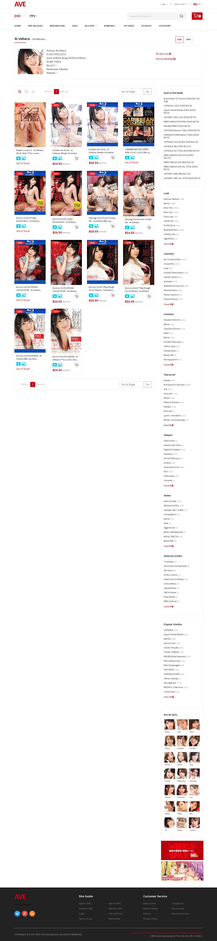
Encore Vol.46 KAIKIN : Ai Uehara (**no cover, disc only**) (65, 358)
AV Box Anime (172, 574)
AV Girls (129, 25)
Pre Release (35, 25)
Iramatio (170, 281)
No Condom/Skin (175, 259)
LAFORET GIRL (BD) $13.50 (177, 173)
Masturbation (173, 290)
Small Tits (171, 221)
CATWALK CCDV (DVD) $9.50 (178, 105)
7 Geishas (170, 561)
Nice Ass (171, 212)
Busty (169, 203)
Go (147, 91)
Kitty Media (171, 596)
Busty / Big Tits (173, 536)
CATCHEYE (171, 669)
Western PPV (115, 908)
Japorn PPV (114, 903)
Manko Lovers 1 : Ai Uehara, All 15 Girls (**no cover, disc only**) (30, 152)
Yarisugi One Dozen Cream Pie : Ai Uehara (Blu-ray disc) (102, 220)
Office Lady (172, 346)
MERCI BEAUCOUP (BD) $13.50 (179, 162)
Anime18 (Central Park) (177, 566)
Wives (169, 398)
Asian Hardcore (174, 467)
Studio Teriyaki (173, 647)
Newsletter (114, 918)
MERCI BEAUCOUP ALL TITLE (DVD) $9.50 (181, 168)
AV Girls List (162, 53)
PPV (32, 16)
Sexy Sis (170, 393)
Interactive (171, 440)
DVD (17, 16)
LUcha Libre (171, 691)
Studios (146, 25)
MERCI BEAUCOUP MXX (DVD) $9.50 (181, 121)
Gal (168, 389)
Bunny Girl (170, 355)
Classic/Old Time (174, 445)
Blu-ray (89, 25)
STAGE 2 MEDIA (174, 652)
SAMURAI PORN (174, 674)
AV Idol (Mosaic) (173, 458)
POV (168, 471)
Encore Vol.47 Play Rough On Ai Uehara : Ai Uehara (137, 290)
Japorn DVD (85, 903)
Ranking (109, 25)
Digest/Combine (174, 449)
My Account (178, 908)
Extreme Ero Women (177, 384)
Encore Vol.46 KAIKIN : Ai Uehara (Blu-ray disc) (29, 357)
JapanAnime (171, 588)
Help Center (180, 4)
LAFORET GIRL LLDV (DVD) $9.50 (180, 117)
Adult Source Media (176, 579)
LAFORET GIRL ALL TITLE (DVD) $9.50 (182, 178)
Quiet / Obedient (175, 415)
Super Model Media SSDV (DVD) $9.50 (180, 111)
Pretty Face (172, 225)
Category (165, 25)
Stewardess (171, 350)
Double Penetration (176, 272)
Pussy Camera (173, 294)
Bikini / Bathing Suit (175, 532)
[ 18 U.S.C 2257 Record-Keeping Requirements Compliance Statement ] (166, 933)
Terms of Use (85, 918)
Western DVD (86, 908)
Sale (75, 25)
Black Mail (170, 540)
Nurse (169, 337)
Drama (169, 462)
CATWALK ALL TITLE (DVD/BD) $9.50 (181, 150)
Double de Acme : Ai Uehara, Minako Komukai (65, 152)
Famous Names (174, 199)
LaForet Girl (172, 643)
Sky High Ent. (172, 682)
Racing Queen (173, 359)
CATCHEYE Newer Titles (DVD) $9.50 (182, 130)
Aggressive (171, 527)
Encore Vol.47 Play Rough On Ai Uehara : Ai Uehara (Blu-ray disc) (101, 289)
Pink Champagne (174, 665)
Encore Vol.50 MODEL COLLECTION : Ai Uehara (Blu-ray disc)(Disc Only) (28, 289)
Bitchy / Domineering (176, 420)
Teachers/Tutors (174, 328)
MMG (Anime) (172, 601)
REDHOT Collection (176, 687)
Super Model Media (176, 634)
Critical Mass (171, 583)
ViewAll (168, 243)
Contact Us (177, 903)
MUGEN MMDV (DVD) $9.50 (177, 126)
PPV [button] (188, 39)
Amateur (170, 454)
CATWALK (171, 630)
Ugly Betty (171, 238)
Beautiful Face (174, 229)
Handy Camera (173, 277)
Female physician (174, 341)
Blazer (169, 324)
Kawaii (169, 380)
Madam (170, 406)
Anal (168, 268)
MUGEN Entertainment (177, 656)
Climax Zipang (173, 678)
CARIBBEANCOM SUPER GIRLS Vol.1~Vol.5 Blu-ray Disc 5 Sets (138, 151)
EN (199, 4)
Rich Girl (169, 411)
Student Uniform (174, 319)
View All (168, 697)
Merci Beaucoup (174, 660)
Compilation (172, 514)
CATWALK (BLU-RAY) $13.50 (177, 146)
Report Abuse (150, 908)
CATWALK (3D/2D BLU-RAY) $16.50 (181, 142)
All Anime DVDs (174, 505)
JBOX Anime (171, 592)
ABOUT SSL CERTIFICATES (23, 904)
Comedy (169, 480)
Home (17, 25)
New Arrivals (172, 501)
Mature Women (174, 402)
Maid (168, 333)
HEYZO (170, 638)
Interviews (171, 476)
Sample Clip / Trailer (176, 510)
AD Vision (170, 570)
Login (163, 4)
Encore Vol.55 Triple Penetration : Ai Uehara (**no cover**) (64, 221)
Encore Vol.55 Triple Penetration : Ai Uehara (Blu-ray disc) (27, 220)
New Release (57, 25)
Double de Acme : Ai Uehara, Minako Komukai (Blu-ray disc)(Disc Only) (101, 151)
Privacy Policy (150, 918)
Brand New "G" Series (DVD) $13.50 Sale (182, 100)
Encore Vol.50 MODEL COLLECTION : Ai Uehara (64, 290)
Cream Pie (172, 263)
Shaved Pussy (173, 299)
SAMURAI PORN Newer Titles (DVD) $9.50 (181, 136)
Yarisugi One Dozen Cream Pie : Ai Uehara (138, 221)
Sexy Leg (171, 216)
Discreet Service (180, 913)
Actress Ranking (164, 58)
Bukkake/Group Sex (176, 285)
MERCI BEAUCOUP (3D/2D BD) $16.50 (178, 156)
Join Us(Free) (115, 913)
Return (147, 913)
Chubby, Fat (171, 234)
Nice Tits (171, 207)
